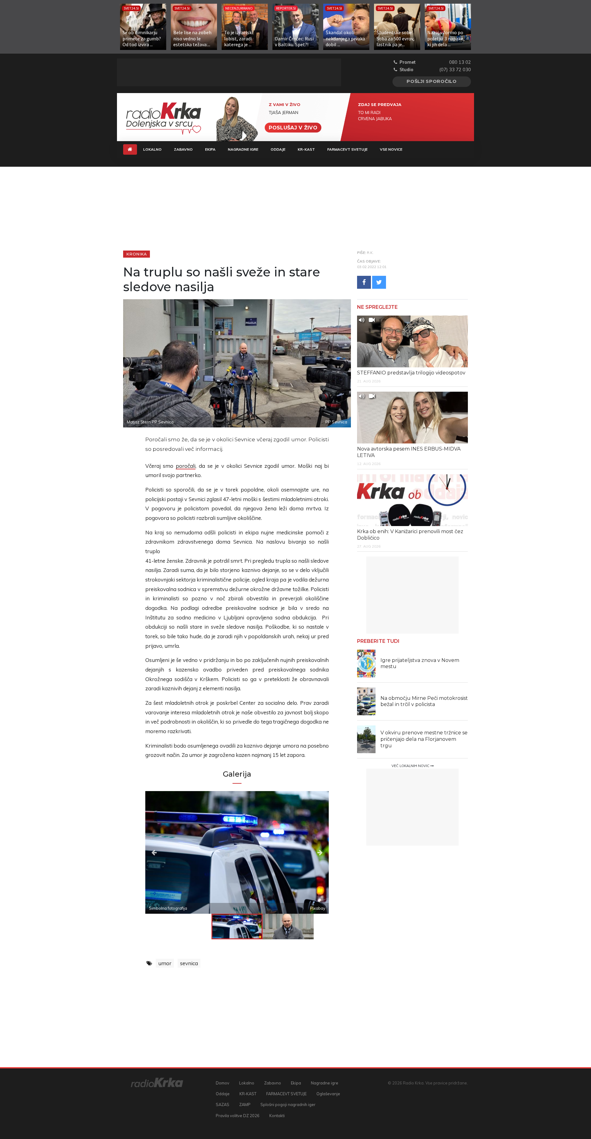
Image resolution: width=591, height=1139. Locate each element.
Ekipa (210, 149)
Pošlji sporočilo (432, 81)
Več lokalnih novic (411, 766)
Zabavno (183, 149)
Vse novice (391, 149)
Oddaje (278, 149)
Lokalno (152, 149)
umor (164, 963)
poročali (185, 466)
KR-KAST (306, 149)
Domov (222, 1082)
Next (301, 852)
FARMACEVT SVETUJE (347, 149)
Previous (172, 852)
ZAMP (245, 1104)
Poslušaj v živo (293, 127)
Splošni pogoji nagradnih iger (288, 1104)
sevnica (189, 963)
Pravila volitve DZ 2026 (237, 1115)
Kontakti (277, 1115)
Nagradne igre (243, 149)
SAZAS (222, 1104)
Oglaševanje (328, 1093)
